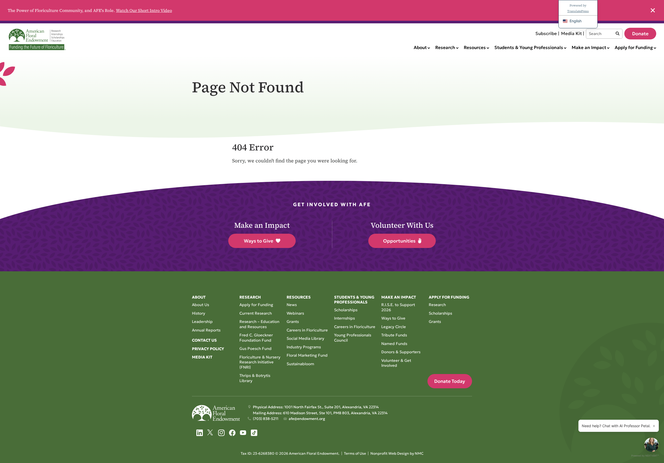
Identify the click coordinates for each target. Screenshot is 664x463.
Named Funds (394, 343)
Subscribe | (547, 33)
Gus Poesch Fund (255, 348)
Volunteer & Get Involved (396, 363)
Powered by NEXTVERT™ (645, 455)
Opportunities (399, 241)
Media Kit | (572, 33)
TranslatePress (578, 11)
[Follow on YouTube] (243, 433)
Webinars (295, 313)
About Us (200, 304)
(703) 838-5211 (265, 418)
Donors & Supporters (400, 351)
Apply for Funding (256, 304)
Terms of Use (355, 453)
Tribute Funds (394, 335)
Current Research (255, 313)
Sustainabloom (300, 363)
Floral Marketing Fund (307, 355)
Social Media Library (305, 338)
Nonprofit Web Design (389, 453)
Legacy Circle (393, 326)
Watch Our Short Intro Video (144, 10)
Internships (344, 318)
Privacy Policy (208, 348)
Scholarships (345, 309)
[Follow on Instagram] (221, 433)
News (292, 304)
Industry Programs (304, 346)
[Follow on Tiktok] (254, 433)
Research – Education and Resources (259, 324)
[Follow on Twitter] (210, 433)
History (198, 313)
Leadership (202, 321)
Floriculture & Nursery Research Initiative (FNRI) (259, 362)
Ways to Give (258, 241)
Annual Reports (206, 330)
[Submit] (617, 34)
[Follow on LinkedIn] (199, 433)
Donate (640, 34)
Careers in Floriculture (307, 330)
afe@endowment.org (307, 418)
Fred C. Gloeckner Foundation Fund (256, 338)
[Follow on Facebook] (232, 433)
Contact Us (204, 340)
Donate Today (449, 381)
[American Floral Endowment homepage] (38, 39)
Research (437, 304)
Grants (293, 321)
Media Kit (202, 357)
